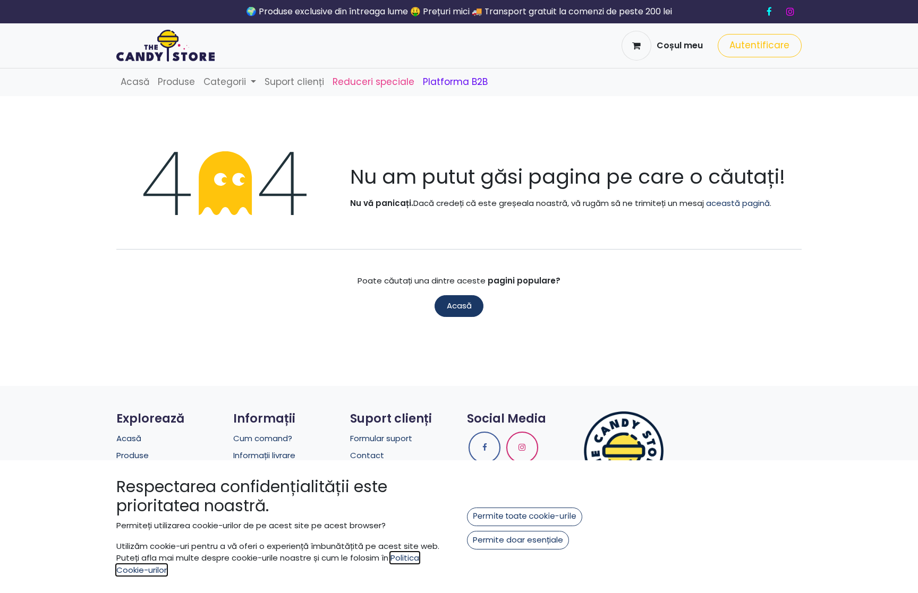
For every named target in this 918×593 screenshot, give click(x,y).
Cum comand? (262, 438)
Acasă (459, 305)
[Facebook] (769, 12)
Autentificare (759, 45)
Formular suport (381, 438)
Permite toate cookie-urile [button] (524, 516)
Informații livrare (264, 455)
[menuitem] (135, 82)
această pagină (738, 203)
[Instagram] (790, 12)
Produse (132, 455)
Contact (367, 455)
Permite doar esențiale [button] (518, 539)
